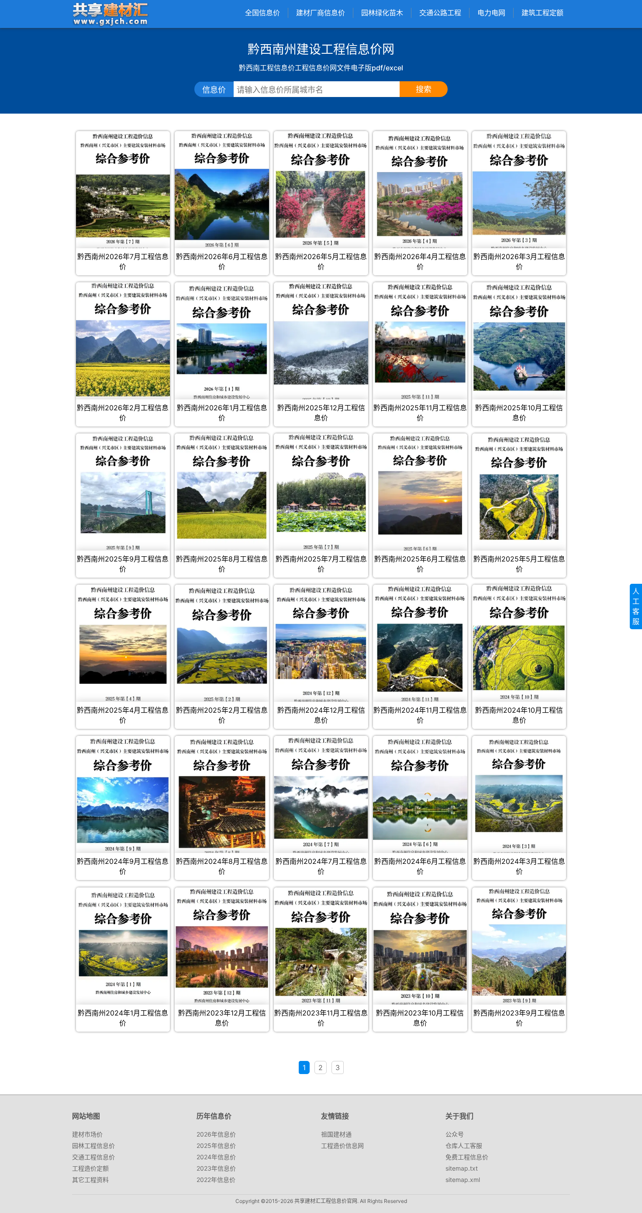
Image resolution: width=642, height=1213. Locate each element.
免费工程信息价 (466, 1157)
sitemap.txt (461, 1168)
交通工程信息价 (93, 1157)
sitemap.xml (462, 1179)
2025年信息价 (216, 1145)
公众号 (454, 1134)
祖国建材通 (336, 1134)
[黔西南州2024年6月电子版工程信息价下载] (420, 796)
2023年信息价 (216, 1168)
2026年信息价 (216, 1134)
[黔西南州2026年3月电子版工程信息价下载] (519, 192)
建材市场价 (87, 1134)
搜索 (423, 89)
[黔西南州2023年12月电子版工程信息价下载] (222, 947)
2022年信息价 (216, 1179)
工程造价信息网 (342, 1145)
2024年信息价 (216, 1157)
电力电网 (491, 12)
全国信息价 (262, 12)
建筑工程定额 (542, 12)
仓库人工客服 (463, 1145)
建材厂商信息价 (320, 12)
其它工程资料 (90, 1179)
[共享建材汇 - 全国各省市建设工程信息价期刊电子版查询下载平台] (110, 14)
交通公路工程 (440, 12)
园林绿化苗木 (382, 12)
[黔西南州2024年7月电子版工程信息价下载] (321, 796)
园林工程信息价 (93, 1145)
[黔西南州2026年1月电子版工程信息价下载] (222, 341)
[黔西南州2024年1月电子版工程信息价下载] (123, 942)
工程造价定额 (90, 1168)
